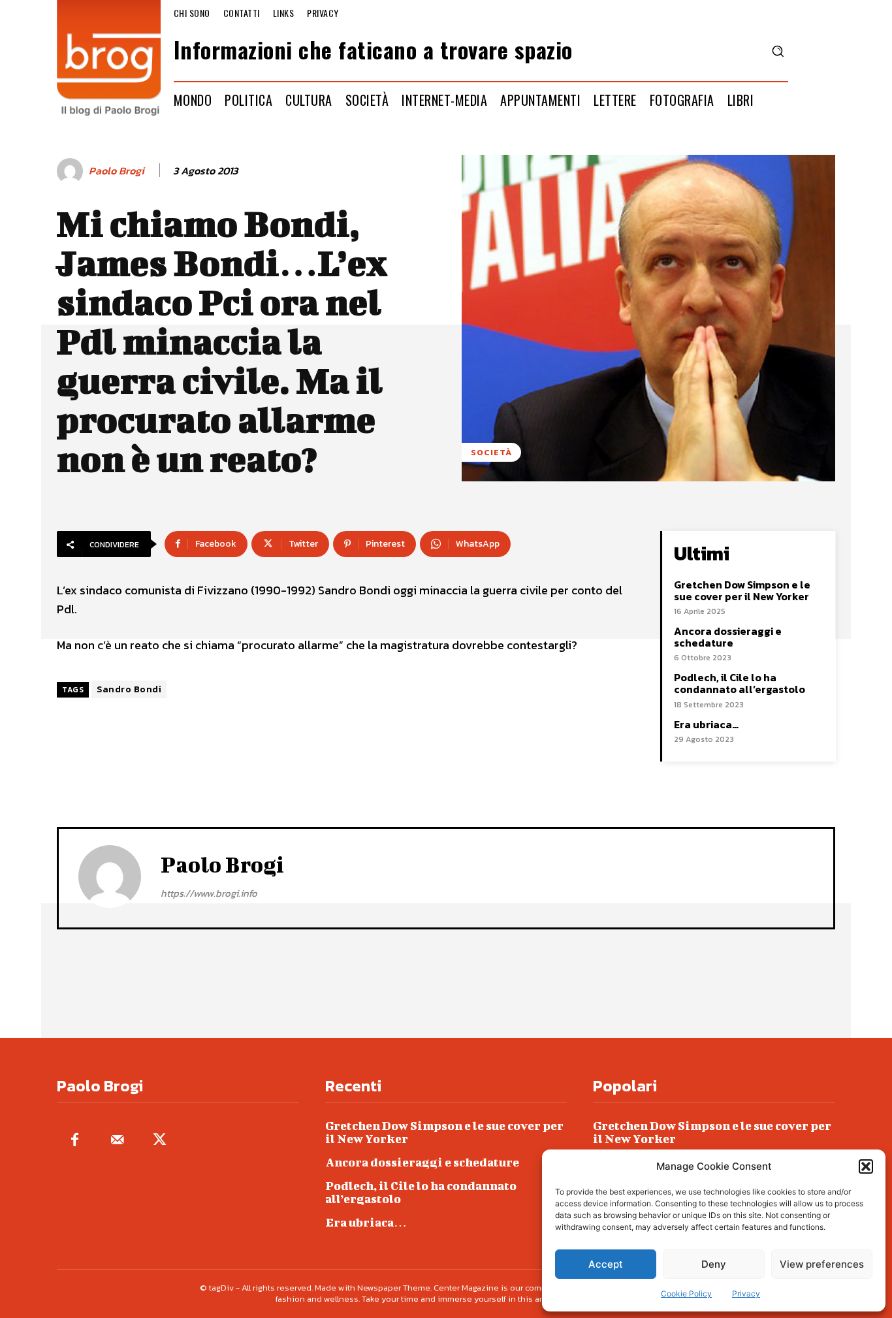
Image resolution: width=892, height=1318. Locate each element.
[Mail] (117, 1141)
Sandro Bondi (129, 689)
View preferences (822, 1264)
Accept (605, 1264)
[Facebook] (75, 1141)
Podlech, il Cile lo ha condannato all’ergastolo (739, 683)
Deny (713, 1264)
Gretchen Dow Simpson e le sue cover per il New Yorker (742, 590)
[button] (865, 1166)
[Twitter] (160, 1141)
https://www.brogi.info (209, 893)
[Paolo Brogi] (72, 171)
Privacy (746, 1293)
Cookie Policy (686, 1293)
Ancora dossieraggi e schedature (728, 637)
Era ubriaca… (706, 724)
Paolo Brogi (116, 171)
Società (491, 452)
